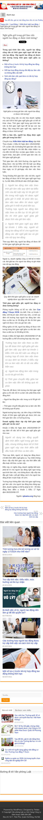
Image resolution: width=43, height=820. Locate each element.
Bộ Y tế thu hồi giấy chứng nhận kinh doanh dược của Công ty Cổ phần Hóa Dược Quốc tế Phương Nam (28, 729)
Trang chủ (4, 24)
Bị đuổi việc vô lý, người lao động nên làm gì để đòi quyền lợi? (21, 611)
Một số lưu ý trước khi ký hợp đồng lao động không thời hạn (16, 508)
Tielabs (36, 810)
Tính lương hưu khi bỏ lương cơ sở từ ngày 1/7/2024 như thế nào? (21, 550)
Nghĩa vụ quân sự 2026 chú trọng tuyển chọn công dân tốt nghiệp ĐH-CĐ (22, 759)
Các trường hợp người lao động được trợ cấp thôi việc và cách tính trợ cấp (26, 514)
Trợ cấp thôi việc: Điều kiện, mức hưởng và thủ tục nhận (18, 580)
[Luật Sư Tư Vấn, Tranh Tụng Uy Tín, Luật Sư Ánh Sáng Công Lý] (21, 6)
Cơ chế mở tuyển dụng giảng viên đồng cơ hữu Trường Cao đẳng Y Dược (21, 751)
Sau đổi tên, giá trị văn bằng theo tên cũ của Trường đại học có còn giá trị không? (28, 741)
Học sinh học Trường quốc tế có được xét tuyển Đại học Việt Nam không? (28, 717)
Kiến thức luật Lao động (29, 24)
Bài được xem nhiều (23, 710)
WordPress (17, 810)
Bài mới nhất (7, 710)
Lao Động (14, 24)
